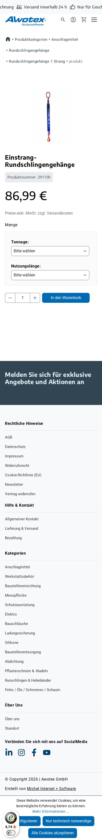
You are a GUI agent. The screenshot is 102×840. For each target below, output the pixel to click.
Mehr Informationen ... (51, 811)
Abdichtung (14, 661)
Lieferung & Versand (21, 528)
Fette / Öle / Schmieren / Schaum (32, 690)
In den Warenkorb (66, 297)
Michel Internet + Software (51, 788)
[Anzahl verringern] (10, 298)
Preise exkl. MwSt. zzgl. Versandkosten (39, 213)
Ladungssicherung (20, 633)
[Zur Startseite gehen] (22, 21)
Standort (12, 728)
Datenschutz (15, 446)
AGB (8, 437)
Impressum (14, 456)
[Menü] (94, 19)
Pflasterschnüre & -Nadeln (26, 671)
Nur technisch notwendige (68, 821)
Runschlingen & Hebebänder (28, 680)
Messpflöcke (15, 595)
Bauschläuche (16, 623)
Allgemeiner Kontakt (22, 519)
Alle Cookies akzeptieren (52, 833)
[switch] (10, 833)
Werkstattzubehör (19, 576)
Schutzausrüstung (19, 605)
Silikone (11, 642)
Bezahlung (13, 538)
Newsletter (14, 484)
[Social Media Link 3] (34, 752)
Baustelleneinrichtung (23, 586)
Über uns (12, 719)
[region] (51, 116)
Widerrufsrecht (17, 465)
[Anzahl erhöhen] (35, 298)
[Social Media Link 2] (22, 752)
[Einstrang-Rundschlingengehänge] (51, 116)
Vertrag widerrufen (20, 494)
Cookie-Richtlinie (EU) (23, 475)
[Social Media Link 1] (9, 752)
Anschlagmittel (17, 567)
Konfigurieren (25, 821)
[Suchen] (63, 19)
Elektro (11, 614)
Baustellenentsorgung (23, 652)
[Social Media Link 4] (47, 752)
